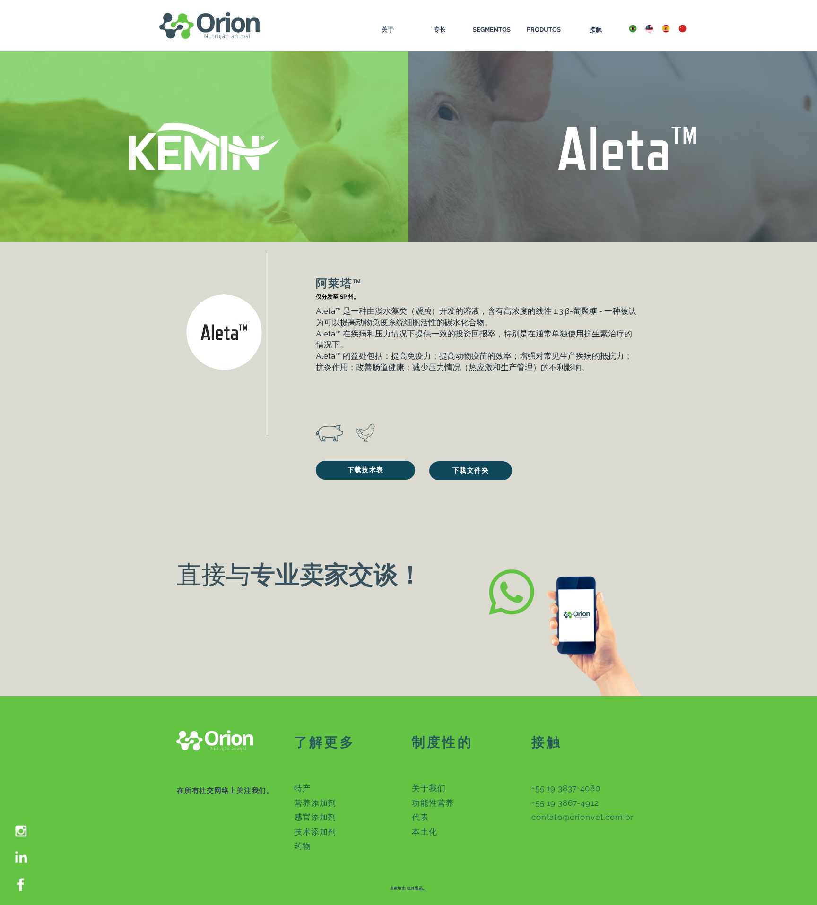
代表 (420, 817)
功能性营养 (433, 803)
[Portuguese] (630, 28)
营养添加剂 (315, 803)
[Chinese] (679, 28)
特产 (302, 788)
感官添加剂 (315, 817)
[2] (20, 884)
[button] (365, 470)
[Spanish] (663, 28)
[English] (646, 28)
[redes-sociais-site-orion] (20, 830)
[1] (20, 857)
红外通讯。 (417, 888)
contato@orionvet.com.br (582, 817)
